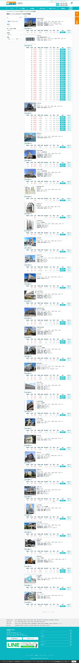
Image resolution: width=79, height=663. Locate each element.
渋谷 (40, 35)
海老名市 (25, 619)
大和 (44, 386)
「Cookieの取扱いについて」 (58, 661)
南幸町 (42, 401)
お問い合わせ (42, 8)
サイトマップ (51, 655)
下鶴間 (41, 522)
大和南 (41, 418)
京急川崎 (42, 406)
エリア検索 (22, 8)
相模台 (43, 18)
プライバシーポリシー (43, 655)
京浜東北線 (39, 226)
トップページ (43, 630)
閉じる (74, 661)
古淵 (41, 190)
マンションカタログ (29, 655)
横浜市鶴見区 (51, 619)
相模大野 (45, 22)
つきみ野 (45, 297)
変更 (20, 17)
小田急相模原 (46, 24)
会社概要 (32, 8)
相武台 (41, 556)
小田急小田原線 (40, 22)
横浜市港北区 (45, 619)
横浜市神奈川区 (40, 619)
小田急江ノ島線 (40, 107)
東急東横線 (46, 623)
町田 (41, 625)
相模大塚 (42, 278)
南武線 (38, 227)
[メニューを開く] (71, 8)
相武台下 (42, 476)
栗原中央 (41, 363)
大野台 (43, 186)
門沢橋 (41, 260)
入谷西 (41, 486)
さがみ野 (42, 367)
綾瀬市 (32, 619)
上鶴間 (43, 308)
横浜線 (38, 190)
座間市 (38, 133)
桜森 (41, 621)
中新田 (28, 621)
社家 (41, 259)
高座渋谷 (45, 107)
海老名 (38, 625)
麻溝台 (25, 621)
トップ (11, 8)
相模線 (38, 259)
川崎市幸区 (39, 220)
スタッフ (42, 633)
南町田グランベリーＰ (48, 527)
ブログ (42, 638)
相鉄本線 (38, 278)
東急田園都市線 (40, 154)
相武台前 (45, 137)
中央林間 (41, 150)
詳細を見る (63, 32)
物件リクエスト (52, 8)
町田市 (35, 619)
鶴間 (44, 351)
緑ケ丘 (41, 133)
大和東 (41, 382)
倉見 (41, 261)
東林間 (45, 312)
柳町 (41, 220)
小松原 (41, 539)
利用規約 (36, 655)
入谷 (41, 492)
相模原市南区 (39, 18)
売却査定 (63, 8)
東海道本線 (39, 225)
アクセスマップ (43, 641)
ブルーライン (60, 623)
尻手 (41, 408)
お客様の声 (43, 636)
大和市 (38, 35)
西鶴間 (41, 575)
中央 (40, 452)
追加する (69, 32)
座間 (44, 475)
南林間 (45, 157)
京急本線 (38, 406)
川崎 (43, 225)
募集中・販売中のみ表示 (13, 21)
